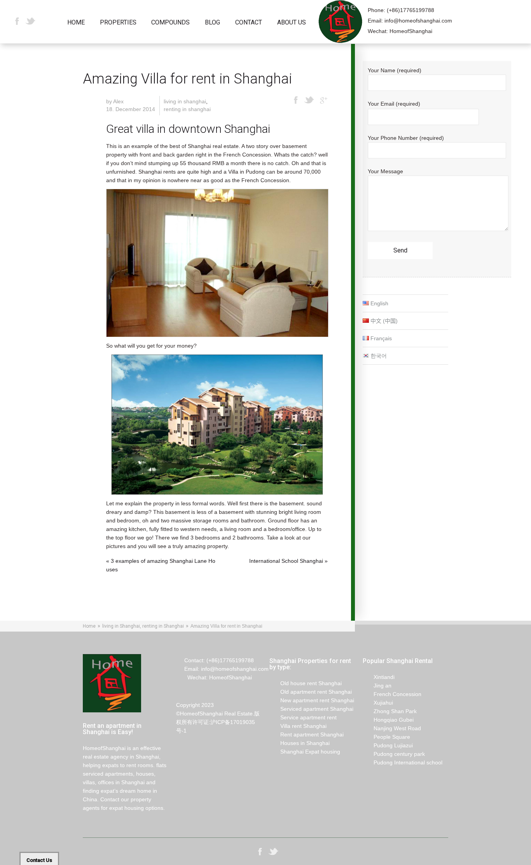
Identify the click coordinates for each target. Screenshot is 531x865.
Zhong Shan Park (390, 711)
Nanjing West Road (392, 728)
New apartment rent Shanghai (311, 700)
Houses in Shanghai (299, 743)
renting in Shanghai (187, 109)
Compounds (170, 22)
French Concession (392, 694)
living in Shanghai (185, 101)
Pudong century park (394, 754)
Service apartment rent (303, 717)
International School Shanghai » (288, 561)
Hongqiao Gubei (388, 720)
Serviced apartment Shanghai (311, 709)
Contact (248, 22)
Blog (212, 22)
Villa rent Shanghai (298, 726)
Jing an (377, 685)
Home (76, 22)
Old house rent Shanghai (305, 683)
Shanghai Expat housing (304, 751)
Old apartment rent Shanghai (310, 692)
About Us (291, 22)
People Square (386, 737)
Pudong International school (402, 762)
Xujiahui (378, 703)
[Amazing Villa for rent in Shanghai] (217, 263)
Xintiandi (379, 677)
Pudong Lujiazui (388, 745)
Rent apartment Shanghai (306, 734)
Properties (118, 22)
